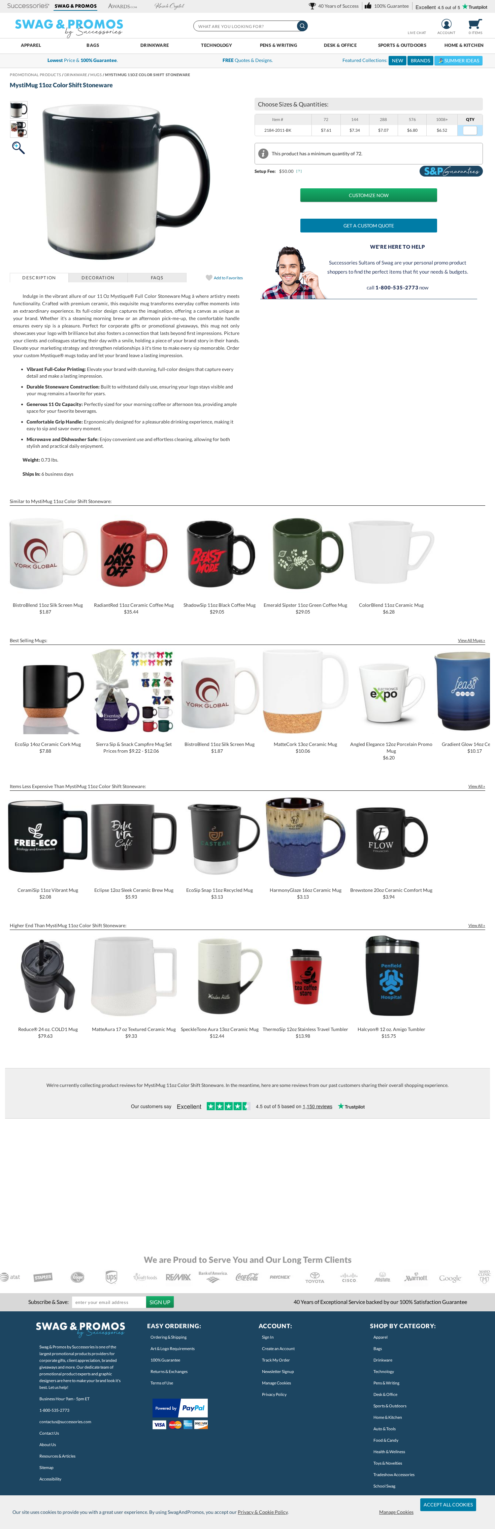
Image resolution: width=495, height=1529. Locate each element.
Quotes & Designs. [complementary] (248, 60)
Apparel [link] (380, 1337)
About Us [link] (47, 1444)
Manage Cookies (396, 1512)
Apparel (31, 45)
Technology (216, 45)
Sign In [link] (268, 1337)
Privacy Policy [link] (274, 1394)
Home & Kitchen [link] (387, 1417)
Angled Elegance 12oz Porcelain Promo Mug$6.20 (391, 750)
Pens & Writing (278, 45)
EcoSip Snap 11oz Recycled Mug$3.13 (219, 893)
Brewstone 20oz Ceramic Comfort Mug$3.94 (391, 893)
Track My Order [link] (276, 1360)
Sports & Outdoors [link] (389, 1405)
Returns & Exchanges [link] (169, 1371)
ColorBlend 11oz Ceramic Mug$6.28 (391, 608)
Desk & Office (340, 45)
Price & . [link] (82, 60)
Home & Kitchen (464, 45)
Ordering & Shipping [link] (169, 1337)
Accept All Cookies (448, 1504)
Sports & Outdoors (402, 45)
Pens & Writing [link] (386, 1382)
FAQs (157, 277)
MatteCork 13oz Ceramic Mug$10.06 (305, 747)
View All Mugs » (471, 640)
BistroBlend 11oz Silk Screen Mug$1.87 (48, 608)
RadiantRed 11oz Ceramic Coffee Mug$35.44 (134, 608)
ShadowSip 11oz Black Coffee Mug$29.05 (220, 608)
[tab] (39, 277)
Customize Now (369, 195)
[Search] (302, 26)
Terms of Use (162, 1382)
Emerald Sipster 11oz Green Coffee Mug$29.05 (305, 608)
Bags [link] (377, 1348)
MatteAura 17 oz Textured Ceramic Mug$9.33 (134, 1032)
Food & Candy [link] (385, 1440)
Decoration (97, 277)
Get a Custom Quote (368, 225)
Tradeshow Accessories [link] (394, 1474)
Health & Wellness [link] (389, 1451)
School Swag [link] (384, 1486)
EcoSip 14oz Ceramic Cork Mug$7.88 (48, 747)
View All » (476, 786)
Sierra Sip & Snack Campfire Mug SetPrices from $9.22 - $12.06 (134, 747)
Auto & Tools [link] (384, 1428)
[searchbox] (250, 26)
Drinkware (154, 45)
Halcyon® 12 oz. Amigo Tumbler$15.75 (391, 1032)
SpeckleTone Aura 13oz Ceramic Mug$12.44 (220, 1032)
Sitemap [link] (46, 1467)
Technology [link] (383, 1371)
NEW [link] (397, 60)
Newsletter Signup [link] (278, 1371)
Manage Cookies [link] (276, 1382)
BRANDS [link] (420, 60)
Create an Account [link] (278, 1348)
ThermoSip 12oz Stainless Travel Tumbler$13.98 (305, 1032)
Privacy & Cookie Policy (263, 1512)
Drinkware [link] (382, 1360)
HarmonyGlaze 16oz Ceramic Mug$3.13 (305, 893)
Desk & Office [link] (385, 1394)
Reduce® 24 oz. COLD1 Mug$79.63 (48, 1032)
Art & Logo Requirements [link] (173, 1348)
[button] (29, 6)
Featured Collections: (410, 60)
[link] (334, 6)
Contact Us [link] (49, 1433)
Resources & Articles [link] (57, 1456)
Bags (93, 45)
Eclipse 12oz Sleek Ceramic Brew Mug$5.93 (133, 893)
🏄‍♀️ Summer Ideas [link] (458, 60)
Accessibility (50, 1478)
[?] (299, 171)
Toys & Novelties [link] (387, 1463)
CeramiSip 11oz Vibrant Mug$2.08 (48, 893)
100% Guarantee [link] (165, 1360)
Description (39, 277)
